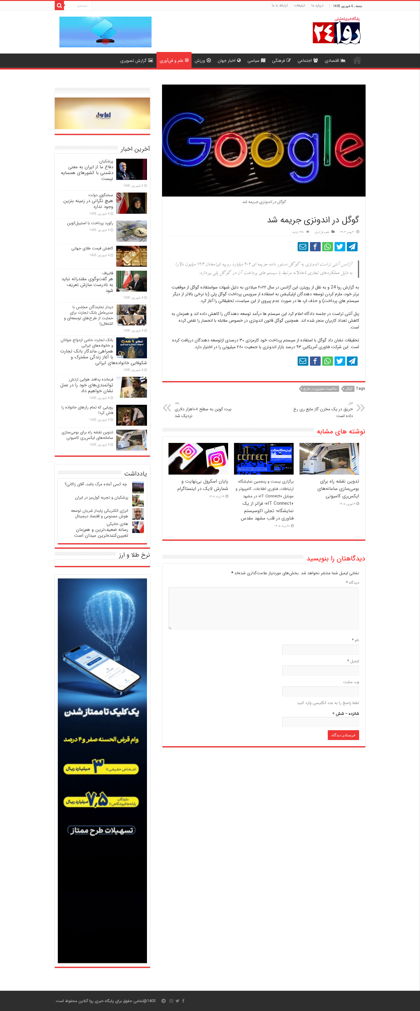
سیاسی (254, 60)
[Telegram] (163, 1001)
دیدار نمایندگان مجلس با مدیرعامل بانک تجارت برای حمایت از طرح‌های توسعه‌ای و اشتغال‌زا (88, 315)
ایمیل (353, 661)
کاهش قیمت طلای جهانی (92, 248)
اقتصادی (332, 60)
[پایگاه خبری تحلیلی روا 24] (337, 30)
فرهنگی (278, 60)
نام (355, 640)
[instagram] (171, 1001)
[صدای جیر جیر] (340, 246)
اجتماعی (305, 60)
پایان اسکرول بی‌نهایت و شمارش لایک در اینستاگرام (202, 485)
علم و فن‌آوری (172, 60)
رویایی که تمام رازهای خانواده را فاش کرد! (87, 410)
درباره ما (317, 5)
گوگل (349, 389)
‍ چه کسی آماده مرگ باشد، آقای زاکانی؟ (96, 484)
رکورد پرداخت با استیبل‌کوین (90, 223)
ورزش (200, 60)
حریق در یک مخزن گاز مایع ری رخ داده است (323, 409)
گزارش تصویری (133, 60)
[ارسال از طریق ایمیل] (303, 246)
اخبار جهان (227, 60)
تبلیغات (299, 5)
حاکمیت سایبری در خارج (320, 389)
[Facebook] (183, 1001)
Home (357, 60)
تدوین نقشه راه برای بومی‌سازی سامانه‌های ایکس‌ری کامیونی (338, 489)
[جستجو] (59, 5)
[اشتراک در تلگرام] (352, 246)
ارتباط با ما (280, 5)
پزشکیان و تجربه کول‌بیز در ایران (101, 497)
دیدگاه (352, 582)
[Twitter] (177, 1001)
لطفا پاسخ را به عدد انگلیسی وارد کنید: (327, 703)
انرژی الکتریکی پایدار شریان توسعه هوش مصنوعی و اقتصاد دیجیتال (99, 513)
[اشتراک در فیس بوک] (315, 246)
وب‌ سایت (351, 682)
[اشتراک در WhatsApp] (327, 246)
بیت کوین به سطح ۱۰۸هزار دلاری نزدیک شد (203, 409)
